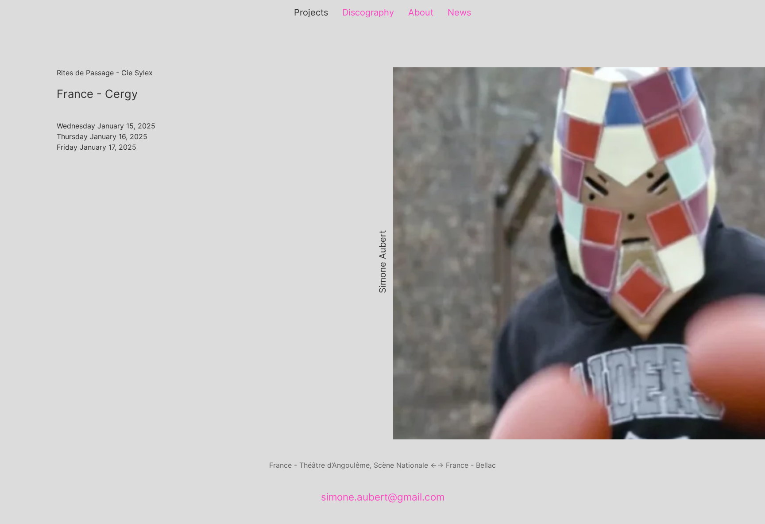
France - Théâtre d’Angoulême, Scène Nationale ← (353, 465)
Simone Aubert (382, 262)
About (420, 12)
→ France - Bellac (466, 465)
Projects (311, 12)
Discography (368, 12)
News (459, 12)
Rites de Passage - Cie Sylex (105, 72)
